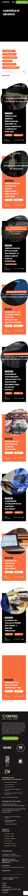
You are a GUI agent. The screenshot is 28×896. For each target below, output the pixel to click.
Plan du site (5, 892)
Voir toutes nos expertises (10, 797)
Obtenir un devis (21, 2)
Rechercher (24, 72)
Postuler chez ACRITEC (11, 824)
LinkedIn (4, 883)
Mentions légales (6, 887)
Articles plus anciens (7, 701)
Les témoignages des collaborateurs (10, 821)
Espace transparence (10, 738)
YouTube (4, 885)
